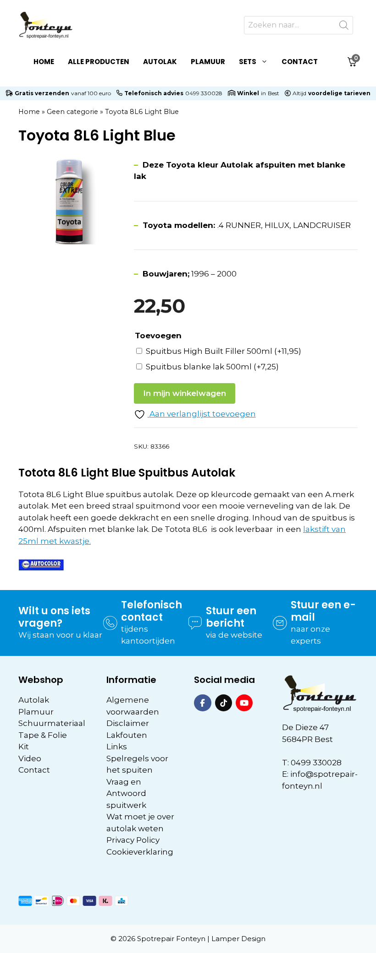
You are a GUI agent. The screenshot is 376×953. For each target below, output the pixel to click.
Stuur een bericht (231, 617)
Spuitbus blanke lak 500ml (212, 366)
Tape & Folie (42, 735)
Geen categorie (72, 112)
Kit (23, 746)
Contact (300, 61)
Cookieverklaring (139, 851)
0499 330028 (203, 93)
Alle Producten (98, 61)
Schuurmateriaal (51, 723)
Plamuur (208, 61)
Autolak (160, 61)
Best (273, 93)
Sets (247, 61)
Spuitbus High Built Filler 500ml (223, 351)
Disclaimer (127, 723)
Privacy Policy (133, 840)
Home (43, 61)
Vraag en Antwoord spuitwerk (126, 793)
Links (116, 746)
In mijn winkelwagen (184, 393)
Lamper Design (238, 938)
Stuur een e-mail (323, 611)
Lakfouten (126, 735)
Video (29, 758)
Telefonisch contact (151, 611)
